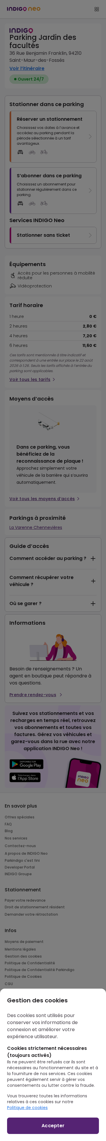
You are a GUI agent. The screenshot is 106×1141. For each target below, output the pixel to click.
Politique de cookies (27, 1108)
